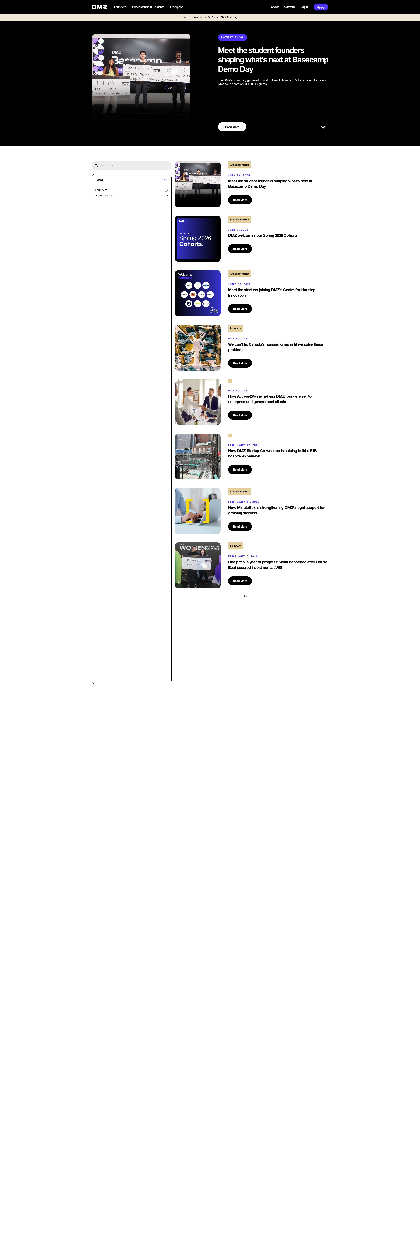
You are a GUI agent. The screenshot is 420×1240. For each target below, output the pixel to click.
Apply (321, 7)
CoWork (289, 7)
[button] (120, 7)
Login (304, 7)
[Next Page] (256, 596)
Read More (232, 127)
